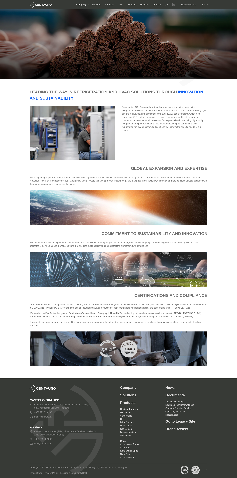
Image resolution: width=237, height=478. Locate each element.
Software (144, 4)
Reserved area (188, 4)
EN (203, 4)
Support (132, 4)
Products (109, 4)
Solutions (96, 4)
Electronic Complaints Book (73, 473)
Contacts (157, 4)
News (121, 4)
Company (81, 4)
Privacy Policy (51, 473)
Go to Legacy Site (180, 421)
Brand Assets (176, 429)
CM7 (102, 467)
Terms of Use (36, 473)
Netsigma (122, 467)
